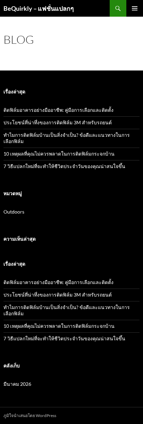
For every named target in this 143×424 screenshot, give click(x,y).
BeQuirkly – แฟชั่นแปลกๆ (38, 8)
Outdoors (13, 212)
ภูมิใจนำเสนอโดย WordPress (29, 415)
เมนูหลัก (134, 8)
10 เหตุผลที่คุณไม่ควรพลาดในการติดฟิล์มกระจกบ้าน (59, 154)
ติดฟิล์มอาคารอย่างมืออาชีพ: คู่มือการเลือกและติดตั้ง (58, 110)
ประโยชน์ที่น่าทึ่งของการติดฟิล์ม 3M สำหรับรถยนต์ (57, 122)
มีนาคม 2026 (17, 384)
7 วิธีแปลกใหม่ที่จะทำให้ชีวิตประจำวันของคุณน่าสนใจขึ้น (64, 166)
